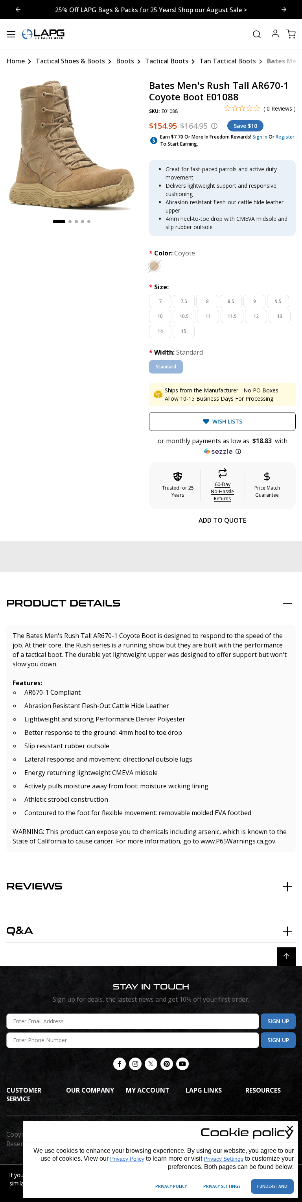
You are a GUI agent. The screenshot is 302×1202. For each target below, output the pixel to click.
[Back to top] (286, 956)
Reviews (34, 886)
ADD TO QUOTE (222, 520)
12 (256, 316)
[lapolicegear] (43, 34)
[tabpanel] (71, 145)
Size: (159, 287)
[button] (222, 446)
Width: (176, 352)
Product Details (63, 603)
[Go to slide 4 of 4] (284, 9)
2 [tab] (70, 221)
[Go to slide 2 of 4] (18, 9)
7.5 (183, 301)
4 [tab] (82, 221)
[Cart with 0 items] (291, 34)
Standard (166, 366)
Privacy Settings (223, 1159)
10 (160, 316)
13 (279, 316)
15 (183, 331)
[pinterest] (166, 1064)
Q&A (19, 931)
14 (160, 331)
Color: (172, 253)
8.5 (231, 301)
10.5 (184, 316)
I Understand (272, 1186)
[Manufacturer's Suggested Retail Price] (214, 125)
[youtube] (182, 1064)
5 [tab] (88, 221)
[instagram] (135, 1064)
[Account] (275, 34)
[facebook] (119, 1064)
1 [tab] (59, 221)
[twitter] (151, 1064)
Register (285, 136)
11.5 (232, 316)
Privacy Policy (127, 1159)
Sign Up (278, 1021)
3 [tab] (76, 221)
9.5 (278, 301)
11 (208, 316)
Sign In (259, 136)
